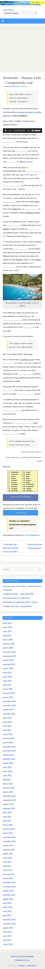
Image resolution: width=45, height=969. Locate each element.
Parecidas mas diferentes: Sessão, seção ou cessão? (11, 548)
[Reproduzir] (6, 130)
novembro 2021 (9, 841)
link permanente (32, 535)
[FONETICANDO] (35, 2)
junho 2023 (7, 771)
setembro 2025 (9, 664)
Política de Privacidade (22, 957)
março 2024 (8, 734)
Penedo (18, 205)
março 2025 (8, 689)
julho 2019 (7, 932)
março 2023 (8, 784)
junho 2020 (7, 907)
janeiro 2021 (8, 878)
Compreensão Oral (12, 86)
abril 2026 (7, 636)
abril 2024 (7, 730)
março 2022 (8, 825)
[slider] (37, 130)
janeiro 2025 (8, 697)
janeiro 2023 (8, 792)
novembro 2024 (9, 705)
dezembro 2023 (9, 747)
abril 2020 (7, 915)
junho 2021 (7, 858)
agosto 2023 (8, 763)
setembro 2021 (9, 850)
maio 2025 (7, 681)
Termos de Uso (22, 960)
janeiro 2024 (8, 742)
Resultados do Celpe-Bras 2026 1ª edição (20, 602)
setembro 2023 (9, 759)
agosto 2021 (8, 854)
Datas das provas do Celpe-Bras (16, 598)
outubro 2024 (8, 710)
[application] (22, 130)
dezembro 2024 (9, 701)
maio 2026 (7, 631)
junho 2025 (7, 677)
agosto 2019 (8, 928)
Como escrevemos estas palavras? (34, 546)
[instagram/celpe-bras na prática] (39, 2)
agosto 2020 (8, 899)
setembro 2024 (9, 714)
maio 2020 (7, 911)
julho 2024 (7, 718)
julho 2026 (7, 623)
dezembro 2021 (9, 837)
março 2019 (8, 944)
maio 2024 (7, 726)
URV (27, 174)
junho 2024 (7, 722)
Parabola (22, 966)
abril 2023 (7, 780)
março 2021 (8, 870)
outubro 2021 (8, 845)
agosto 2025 (8, 668)
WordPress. (32, 966)
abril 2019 (7, 940)
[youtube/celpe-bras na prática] (31, 2)
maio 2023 (7, 775)
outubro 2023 (8, 755)
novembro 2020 (9, 887)
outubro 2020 (8, 891)
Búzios (33, 245)
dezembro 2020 (9, 882)
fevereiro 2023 (9, 788)
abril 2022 (7, 821)
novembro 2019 (9, 924)
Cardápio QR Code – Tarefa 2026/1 (17, 606)
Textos (24, 86)
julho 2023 (7, 767)
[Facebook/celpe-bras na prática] (42, 2)
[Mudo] (33, 130)
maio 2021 (7, 862)
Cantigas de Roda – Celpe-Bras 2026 (18, 594)
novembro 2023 (9, 751)
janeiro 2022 (8, 833)
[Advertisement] (22, 47)
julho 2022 (7, 812)
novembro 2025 (9, 656)
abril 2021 (7, 866)
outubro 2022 (8, 804)
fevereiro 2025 (9, 693)
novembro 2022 (9, 800)
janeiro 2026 (8, 648)
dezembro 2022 (9, 796)
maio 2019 (7, 936)
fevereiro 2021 (9, 874)
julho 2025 (7, 673)
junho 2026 (7, 627)
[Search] (39, 569)
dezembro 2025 (9, 652)
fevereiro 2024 (9, 738)
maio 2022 (7, 817)
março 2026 (8, 640)
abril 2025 (7, 685)
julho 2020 (7, 903)
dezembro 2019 (9, 920)
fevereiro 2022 (9, 829)
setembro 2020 (9, 895)
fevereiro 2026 (9, 644)
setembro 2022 (9, 808)
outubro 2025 (8, 660)
